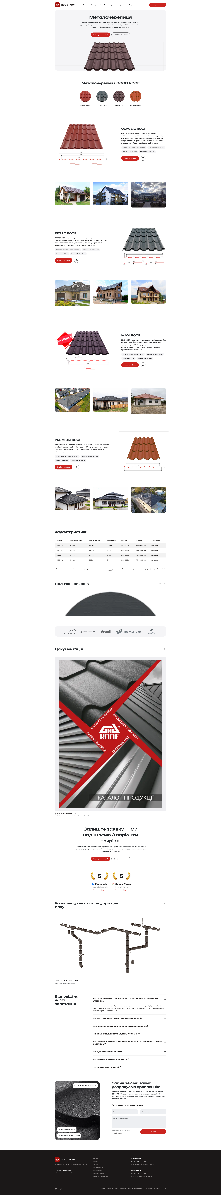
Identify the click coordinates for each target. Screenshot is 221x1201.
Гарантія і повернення (100, 1176)
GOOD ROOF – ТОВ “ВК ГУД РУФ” (131, 1188)
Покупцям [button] (132, 5)
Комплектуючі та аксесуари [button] (113, 5)
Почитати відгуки (99, 890)
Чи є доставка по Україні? (108, 1051)
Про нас (95, 1161)
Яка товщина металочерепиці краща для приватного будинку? (125, 999)
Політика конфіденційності (109, 1188)
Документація (98, 1167)
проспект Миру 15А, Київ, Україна (143, 1164)
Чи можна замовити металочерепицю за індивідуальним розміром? (127, 1042)
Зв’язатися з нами (121, 35)
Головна (96, 1158)
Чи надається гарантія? (107, 1067)
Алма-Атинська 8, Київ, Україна (142, 1176)
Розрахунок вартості (64, 1170)
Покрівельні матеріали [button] (91, 5)
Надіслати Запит (130, 158)
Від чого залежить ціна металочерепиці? (117, 1018)
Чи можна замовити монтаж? (111, 1059)
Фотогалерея (97, 1170)
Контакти (96, 1164)
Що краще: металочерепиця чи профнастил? (120, 1026)
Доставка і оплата (99, 1173)
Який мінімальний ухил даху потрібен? (116, 1034)
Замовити (154, 545)
